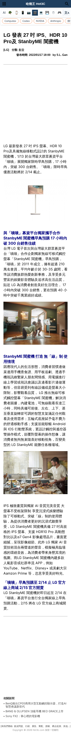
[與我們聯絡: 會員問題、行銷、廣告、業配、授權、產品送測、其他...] (36, 726)
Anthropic (55, 20)
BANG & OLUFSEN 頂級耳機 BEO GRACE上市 (34, 711)
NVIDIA (40, 20)
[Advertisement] (35, 102)
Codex (26, 20)
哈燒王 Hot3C (35, 4)
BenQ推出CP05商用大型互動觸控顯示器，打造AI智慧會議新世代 (36, 705)
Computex (10, 20)
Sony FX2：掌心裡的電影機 (23, 716)
